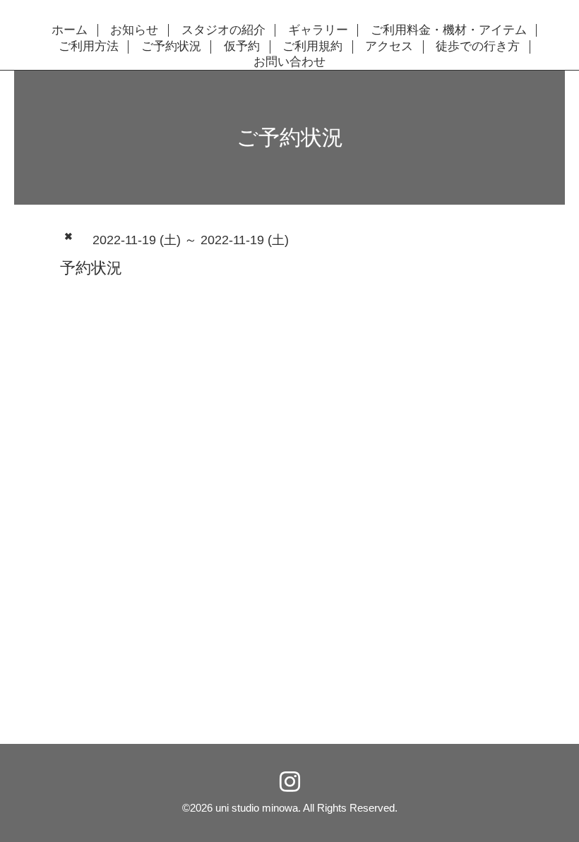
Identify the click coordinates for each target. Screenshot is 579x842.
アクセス (389, 46)
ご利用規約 (312, 46)
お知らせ (134, 30)
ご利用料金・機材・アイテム (449, 30)
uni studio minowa (256, 808)
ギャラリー (318, 30)
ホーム (70, 30)
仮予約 (242, 46)
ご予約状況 (171, 46)
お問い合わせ (289, 62)
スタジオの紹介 (223, 30)
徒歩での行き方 (478, 46)
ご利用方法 (89, 46)
